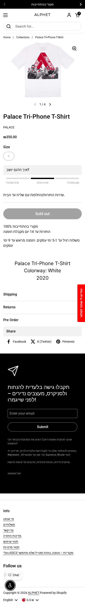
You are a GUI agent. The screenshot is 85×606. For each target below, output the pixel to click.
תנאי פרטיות (11, 547)
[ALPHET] (42, 15)
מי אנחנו (8, 519)
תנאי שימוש (10, 541)
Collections (22, 37)
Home (6, 37)
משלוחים (9, 524)
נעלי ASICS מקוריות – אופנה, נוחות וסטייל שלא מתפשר (38, 553)
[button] (77, 15)
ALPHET (33, 592)
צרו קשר (8, 530)
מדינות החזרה (12, 536)
